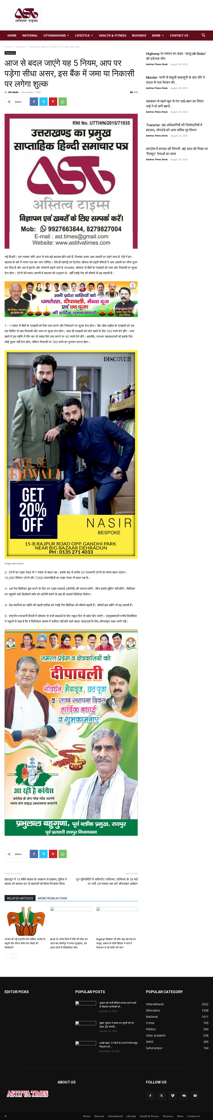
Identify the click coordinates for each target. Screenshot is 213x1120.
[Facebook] (34, 101)
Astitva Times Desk (157, 64)
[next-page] (13, 955)
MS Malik (13, 92)
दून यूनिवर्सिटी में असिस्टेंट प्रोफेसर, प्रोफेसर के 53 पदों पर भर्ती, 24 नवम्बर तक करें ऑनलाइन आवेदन (107, 882)
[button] (203, 36)
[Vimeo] (172, 1096)
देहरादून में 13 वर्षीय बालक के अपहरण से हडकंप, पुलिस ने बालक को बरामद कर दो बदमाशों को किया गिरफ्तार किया (36, 882)
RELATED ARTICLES (20, 898)
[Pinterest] (53, 101)
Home (11, 35)
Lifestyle (82, 35)
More (156, 35)
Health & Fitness (112, 35)
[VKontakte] (184, 1096)
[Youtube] (195, 1096)
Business (139, 35)
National (30, 35)
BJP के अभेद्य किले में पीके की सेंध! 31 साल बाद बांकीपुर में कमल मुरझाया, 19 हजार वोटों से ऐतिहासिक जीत (69, 943)
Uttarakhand (54, 35)
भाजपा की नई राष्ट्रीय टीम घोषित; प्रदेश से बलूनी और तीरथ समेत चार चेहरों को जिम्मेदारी (25, 943)
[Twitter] (43, 101)
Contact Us (179, 35)
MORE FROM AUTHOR (52, 898)
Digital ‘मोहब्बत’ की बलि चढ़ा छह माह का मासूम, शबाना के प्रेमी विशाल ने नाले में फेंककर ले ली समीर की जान (116, 943)
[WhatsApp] (62, 101)
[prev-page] (7, 955)
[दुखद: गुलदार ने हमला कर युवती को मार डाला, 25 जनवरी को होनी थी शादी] (85, 1028)
